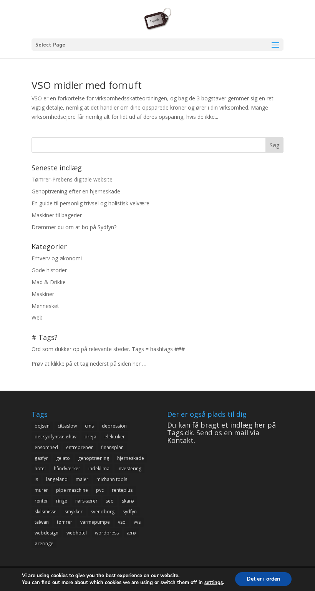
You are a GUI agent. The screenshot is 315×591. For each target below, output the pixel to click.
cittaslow (67, 426)
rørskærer (86, 501)
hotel (40, 468)
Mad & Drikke (49, 282)
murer (41, 490)
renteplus (122, 490)
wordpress (107, 532)
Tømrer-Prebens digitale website (72, 179)
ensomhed (46, 447)
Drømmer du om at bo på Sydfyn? (74, 227)
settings (213, 582)
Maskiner (43, 294)
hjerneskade (130, 458)
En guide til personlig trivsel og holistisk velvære (90, 203)
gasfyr (41, 458)
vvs (137, 522)
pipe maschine (72, 490)
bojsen (42, 426)
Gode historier (49, 270)
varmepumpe (95, 522)
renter (41, 501)
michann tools (111, 479)
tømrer (64, 522)
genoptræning (93, 458)
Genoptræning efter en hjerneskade (76, 191)
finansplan (112, 447)
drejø (90, 436)
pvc (100, 490)
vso (122, 522)
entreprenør (79, 447)
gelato (63, 458)
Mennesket (45, 306)
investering (129, 468)
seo (110, 501)
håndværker (67, 468)
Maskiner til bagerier (57, 215)
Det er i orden (263, 579)
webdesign (46, 532)
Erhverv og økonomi (57, 258)
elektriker (114, 436)
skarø (128, 501)
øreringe (44, 543)
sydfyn (130, 511)
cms (89, 426)
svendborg (102, 511)
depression (114, 426)
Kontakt (180, 440)
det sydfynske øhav (55, 436)
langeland (57, 479)
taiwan (42, 522)
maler (82, 479)
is (36, 479)
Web (37, 317)
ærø (131, 532)
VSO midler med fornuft (87, 85)
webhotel (76, 532)
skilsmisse (45, 511)
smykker (74, 511)
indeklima (98, 468)
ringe (61, 501)
